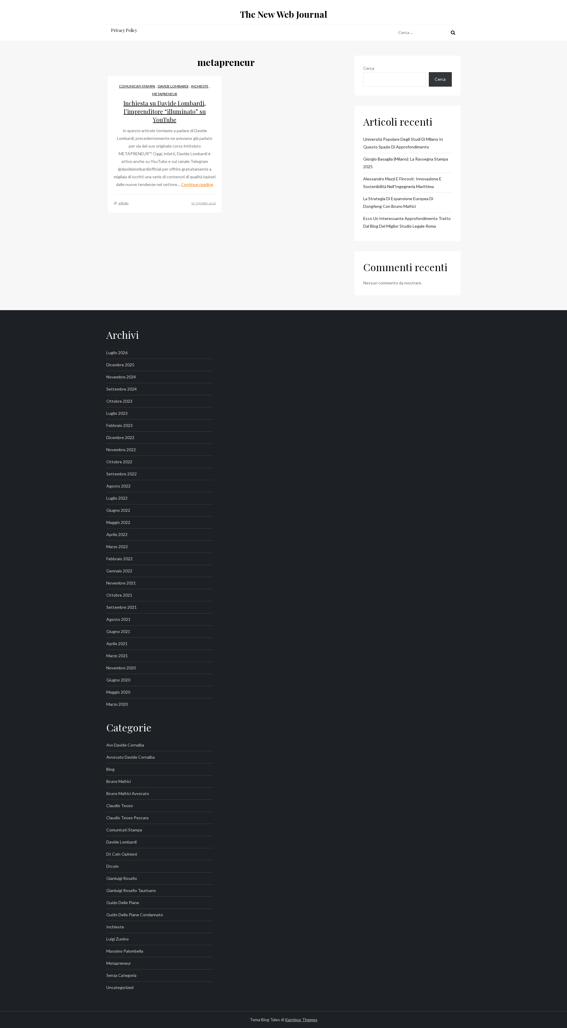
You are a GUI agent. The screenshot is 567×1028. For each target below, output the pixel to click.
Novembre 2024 (121, 376)
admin (123, 202)
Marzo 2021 (117, 655)
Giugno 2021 (118, 631)
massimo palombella (124, 950)
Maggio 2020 (118, 691)
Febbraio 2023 (119, 425)
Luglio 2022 (117, 498)
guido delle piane (122, 902)
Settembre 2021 (121, 607)
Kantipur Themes (301, 1019)
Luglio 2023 (117, 413)
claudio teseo (119, 805)
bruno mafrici (118, 781)
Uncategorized (119, 987)
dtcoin (112, 866)
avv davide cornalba (125, 744)
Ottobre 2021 (119, 595)
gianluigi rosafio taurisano (131, 890)
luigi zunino (117, 938)
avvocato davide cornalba (130, 757)
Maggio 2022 (118, 522)
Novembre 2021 (121, 582)
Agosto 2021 (118, 619)
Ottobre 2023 (119, 401)
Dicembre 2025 (120, 364)
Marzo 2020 (117, 704)
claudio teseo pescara (127, 817)
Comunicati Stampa (137, 86)
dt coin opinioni (121, 854)
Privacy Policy (124, 30)
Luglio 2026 (117, 352)
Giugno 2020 (118, 679)
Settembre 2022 (121, 473)
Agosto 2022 (118, 485)
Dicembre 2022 (120, 437)
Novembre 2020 (121, 667)
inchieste (199, 86)
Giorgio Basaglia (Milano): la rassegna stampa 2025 (405, 162)
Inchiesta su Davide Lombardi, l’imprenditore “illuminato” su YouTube (164, 111)
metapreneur (164, 94)
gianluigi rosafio (121, 878)
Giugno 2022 (118, 510)
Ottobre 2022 (119, 461)
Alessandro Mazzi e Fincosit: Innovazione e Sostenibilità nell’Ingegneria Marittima (402, 182)
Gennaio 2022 (119, 570)
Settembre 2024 (121, 388)
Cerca (368, 68)
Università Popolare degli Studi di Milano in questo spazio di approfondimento (403, 143)
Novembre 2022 (121, 449)
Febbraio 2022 (119, 558)
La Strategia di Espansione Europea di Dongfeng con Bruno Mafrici (398, 202)
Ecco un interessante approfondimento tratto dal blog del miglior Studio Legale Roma (407, 222)
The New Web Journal (283, 14)
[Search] (453, 32)
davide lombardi (173, 86)
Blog (110, 769)
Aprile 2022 (117, 534)
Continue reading (197, 184)
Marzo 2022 (117, 546)
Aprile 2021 (117, 643)
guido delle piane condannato (134, 914)
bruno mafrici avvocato (127, 793)
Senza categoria (121, 975)
